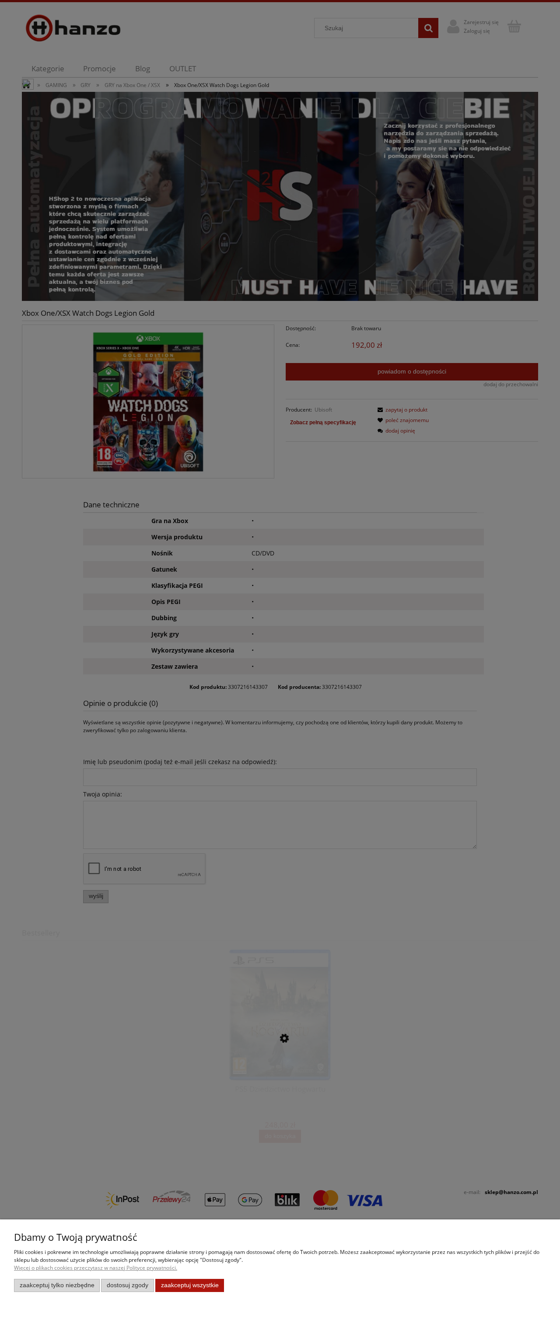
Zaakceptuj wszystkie (190, 1285)
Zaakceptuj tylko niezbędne (57, 1285)
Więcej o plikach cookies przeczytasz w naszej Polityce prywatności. (95, 1267)
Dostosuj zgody (127, 1285)
